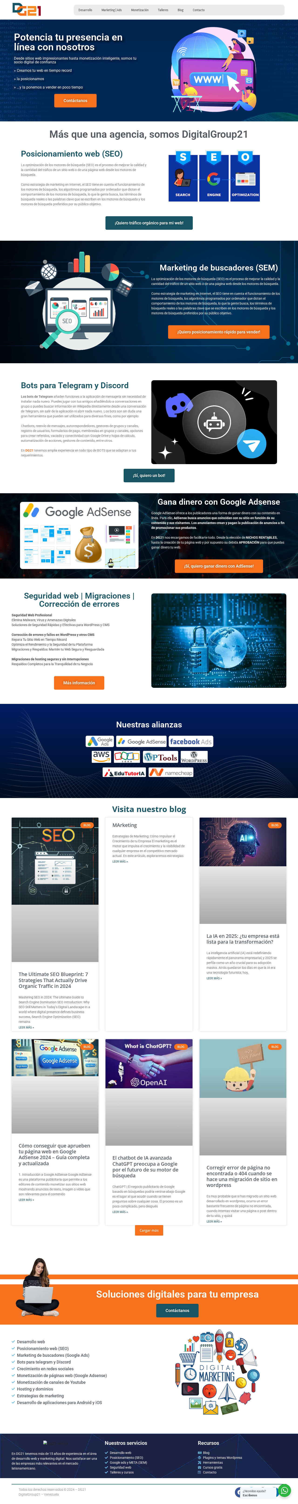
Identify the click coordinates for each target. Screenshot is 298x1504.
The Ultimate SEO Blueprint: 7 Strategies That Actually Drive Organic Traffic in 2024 (53, 980)
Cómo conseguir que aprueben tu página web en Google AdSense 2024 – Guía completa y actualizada (54, 1154)
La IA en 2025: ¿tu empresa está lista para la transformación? (243, 939)
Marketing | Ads (112, 10)
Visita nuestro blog (149, 809)
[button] (149, 1230)
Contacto (199, 10)
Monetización (140, 10)
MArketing (124, 825)
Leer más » (26, 1027)
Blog (180, 10)
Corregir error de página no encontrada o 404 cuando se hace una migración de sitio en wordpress (242, 1176)
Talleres (163, 10)
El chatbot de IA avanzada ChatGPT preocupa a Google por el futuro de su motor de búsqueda (145, 1167)
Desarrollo (85, 10)
